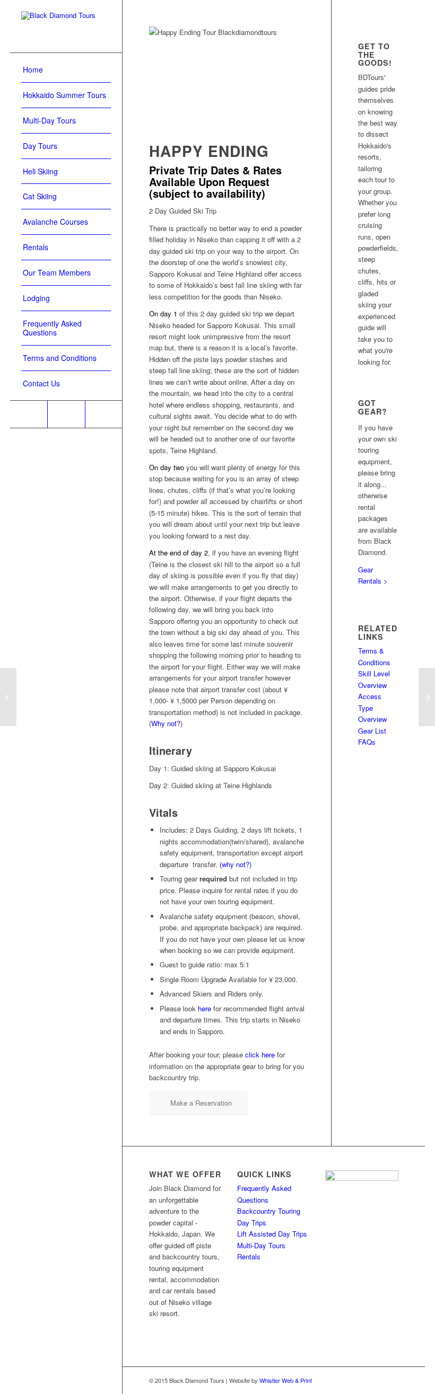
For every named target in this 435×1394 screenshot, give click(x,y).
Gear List (372, 731)
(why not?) (235, 864)
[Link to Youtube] (103, 414)
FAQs (367, 742)
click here (260, 1054)
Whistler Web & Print (285, 1380)
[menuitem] (66, 70)
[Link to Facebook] (28, 414)
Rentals (248, 1256)
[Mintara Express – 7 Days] (8, 697)
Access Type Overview (372, 707)
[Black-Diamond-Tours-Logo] (66, 26)
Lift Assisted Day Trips (272, 1234)
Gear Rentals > (373, 575)
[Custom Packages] (427, 697)
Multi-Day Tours (261, 1245)
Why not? (165, 723)
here (204, 1008)
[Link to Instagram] (65, 414)
